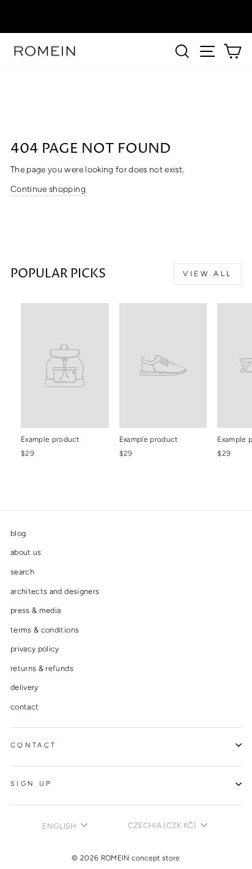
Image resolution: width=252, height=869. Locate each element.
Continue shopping (48, 189)
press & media (35, 610)
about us (26, 552)
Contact (33, 745)
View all (207, 274)
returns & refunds (41, 668)
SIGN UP (30, 784)
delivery (24, 687)
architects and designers (54, 591)
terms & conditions (44, 629)
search (22, 571)
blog (18, 533)
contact (24, 706)
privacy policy (34, 648)
